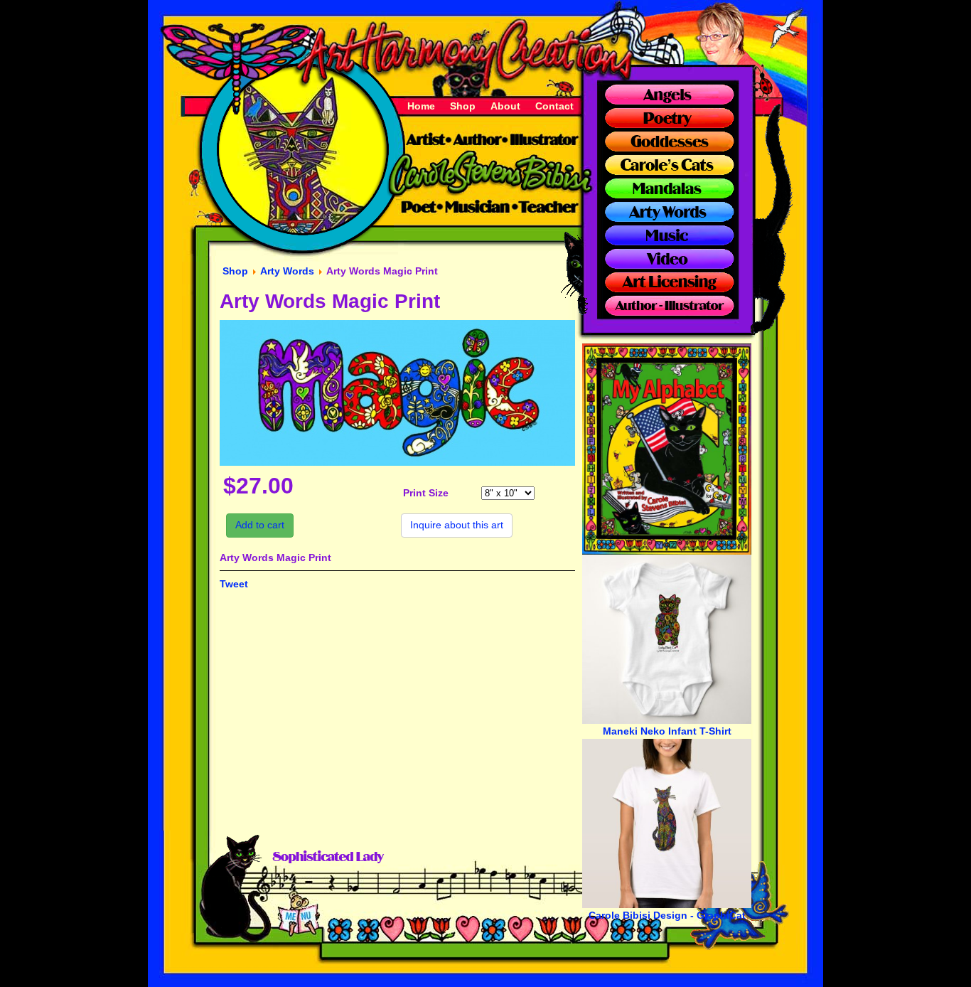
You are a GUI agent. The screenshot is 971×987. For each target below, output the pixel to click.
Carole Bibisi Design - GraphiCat (667, 915)
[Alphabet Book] (666, 551)
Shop (463, 106)
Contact (554, 106)
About (505, 106)
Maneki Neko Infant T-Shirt (667, 731)
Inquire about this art (456, 524)
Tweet (234, 583)
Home (421, 106)
